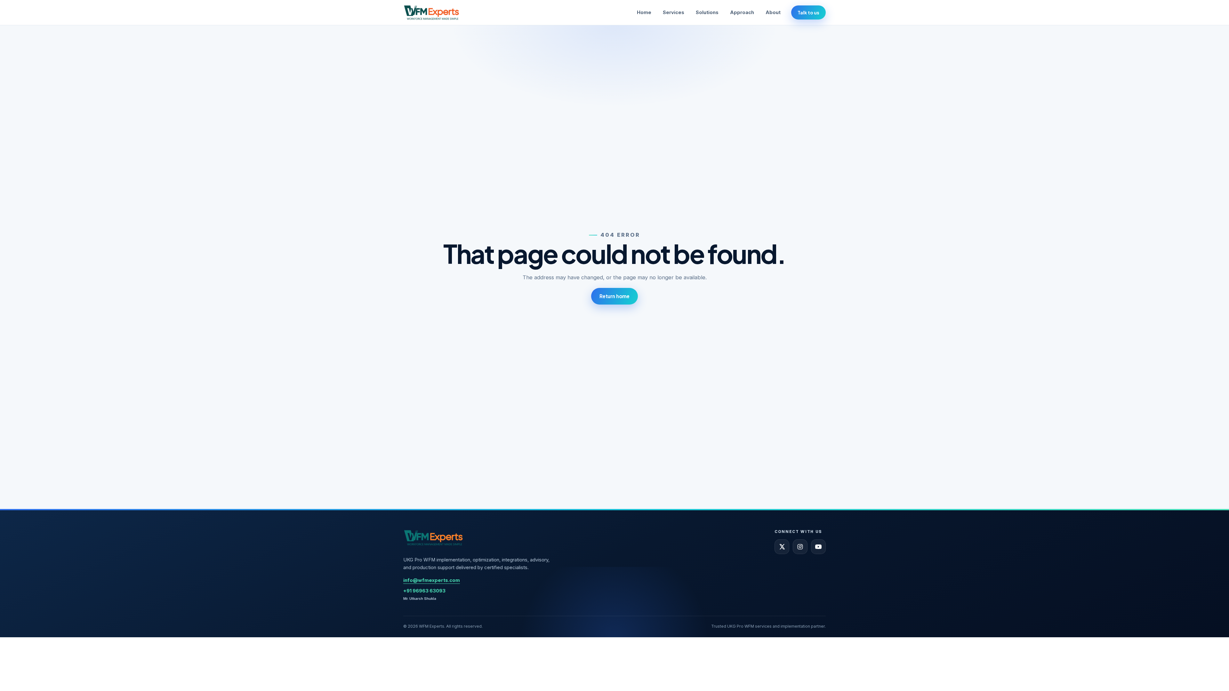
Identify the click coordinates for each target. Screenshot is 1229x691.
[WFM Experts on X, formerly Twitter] (782, 546)
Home (644, 12)
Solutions (707, 12)
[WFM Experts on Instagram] (800, 546)
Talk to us (808, 12)
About (773, 12)
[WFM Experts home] (431, 12)
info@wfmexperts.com (431, 580)
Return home (614, 296)
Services (673, 12)
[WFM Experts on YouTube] (818, 546)
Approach (742, 12)
